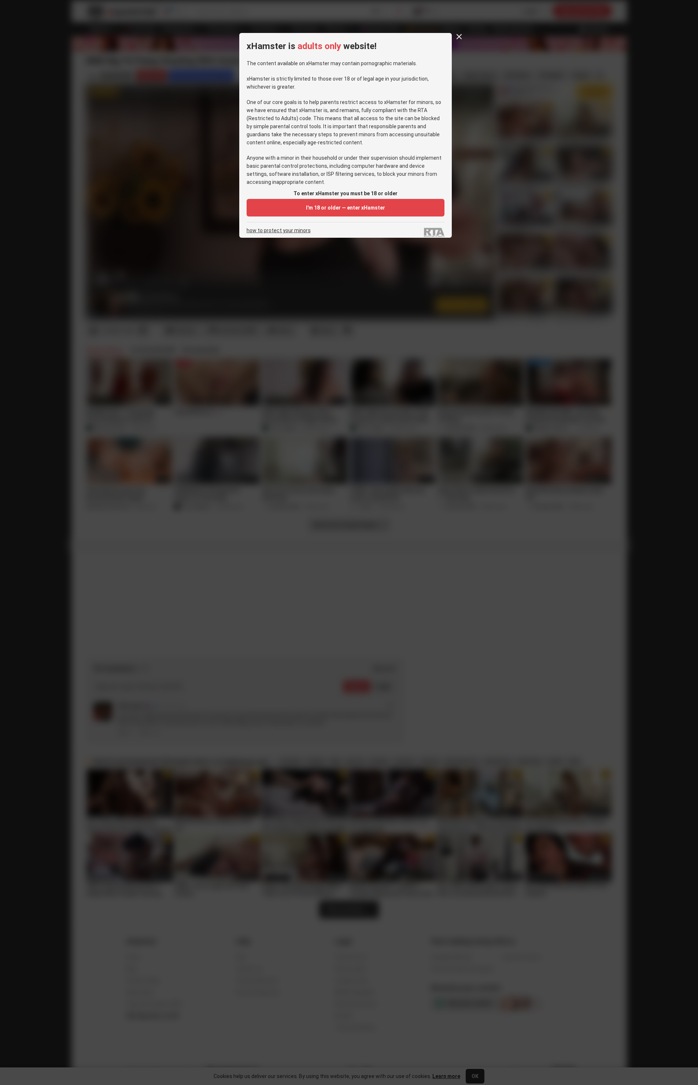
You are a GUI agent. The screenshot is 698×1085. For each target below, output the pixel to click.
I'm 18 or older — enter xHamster (345, 208)
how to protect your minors (279, 230)
